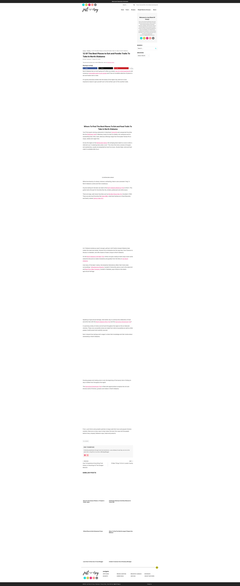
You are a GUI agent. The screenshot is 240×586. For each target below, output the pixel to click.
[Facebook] (83, 5)
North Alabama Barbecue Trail (115, 188)
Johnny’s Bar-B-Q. (98, 198)
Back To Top (157, 567)
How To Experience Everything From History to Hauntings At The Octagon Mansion (93, 464)
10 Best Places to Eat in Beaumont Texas (93, 531)
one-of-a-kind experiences (122, 71)
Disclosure (97, 584)
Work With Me (110, 584)
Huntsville (114, 132)
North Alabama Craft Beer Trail (95, 256)
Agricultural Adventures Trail (93, 386)
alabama (85, 441)
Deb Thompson (87, 59)
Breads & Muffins (121, 573)
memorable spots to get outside (98, 73)
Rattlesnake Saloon (101, 143)
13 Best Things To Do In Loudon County (122, 462)
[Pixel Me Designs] (154, 584)
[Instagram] (86, 5)
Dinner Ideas (120, 576)
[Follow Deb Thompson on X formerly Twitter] (87, 455)
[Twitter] (92, 5)
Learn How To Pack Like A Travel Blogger (93, 561)
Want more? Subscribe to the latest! (120, 1)
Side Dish (133, 576)
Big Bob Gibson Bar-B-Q (115, 194)
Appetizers (106, 573)
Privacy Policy (103, 584)
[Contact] (95, 5)
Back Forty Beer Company (92, 269)
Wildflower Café (91, 134)
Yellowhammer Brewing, (97, 267)
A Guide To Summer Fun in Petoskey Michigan (120, 561)
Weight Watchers (149, 576)
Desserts (105, 576)
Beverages (147, 573)
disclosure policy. (110, 62)
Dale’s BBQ (105, 196)
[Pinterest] (89, 5)
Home (122, 9)
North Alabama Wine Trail (103, 322)
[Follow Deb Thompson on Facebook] (85, 455)
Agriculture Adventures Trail (123, 322)
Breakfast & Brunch (136, 573)
